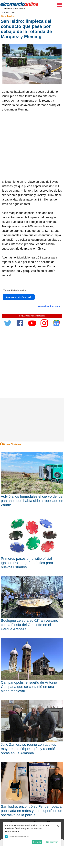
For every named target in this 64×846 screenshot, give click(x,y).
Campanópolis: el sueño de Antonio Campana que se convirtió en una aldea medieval (29, 686)
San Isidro (7, 16)
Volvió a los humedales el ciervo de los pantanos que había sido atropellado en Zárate (32, 500)
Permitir (37, 841)
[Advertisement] (32, 145)
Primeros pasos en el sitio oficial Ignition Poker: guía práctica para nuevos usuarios (27, 562)
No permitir (52, 841)
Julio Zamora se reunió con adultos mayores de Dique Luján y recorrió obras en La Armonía (28, 748)
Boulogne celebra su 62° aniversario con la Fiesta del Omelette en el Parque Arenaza (29, 624)
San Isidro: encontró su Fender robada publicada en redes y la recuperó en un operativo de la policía (31, 810)
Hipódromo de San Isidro (18, 297)
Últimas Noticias (10, 444)
